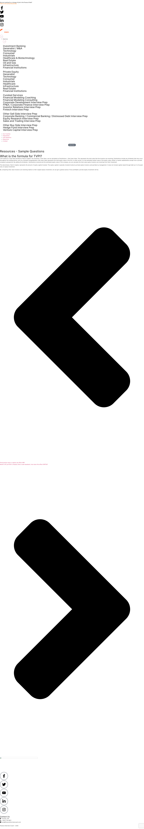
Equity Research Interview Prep (21, 118)
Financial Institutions (15, 67)
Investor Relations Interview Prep (22, 107)
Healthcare (9, 83)
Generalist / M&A (12, 48)
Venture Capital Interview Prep (20, 129)
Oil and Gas (9, 62)
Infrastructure (11, 65)
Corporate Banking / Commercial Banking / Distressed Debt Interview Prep (45, 116)
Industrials (9, 55)
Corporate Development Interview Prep (25, 102)
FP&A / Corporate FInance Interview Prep (26, 104)
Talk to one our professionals (8, 3)
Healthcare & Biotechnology (19, 58)
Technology (9, 50)
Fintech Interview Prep (16, 109)
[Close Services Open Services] (4, 41)
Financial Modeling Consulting (20, 99)
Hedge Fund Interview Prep (18, 127)
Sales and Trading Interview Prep (22, 120)
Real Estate (9, 60)
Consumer (9, 53)
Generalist (9, 74)
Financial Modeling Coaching (19, 97)
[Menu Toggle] (1, 36)
